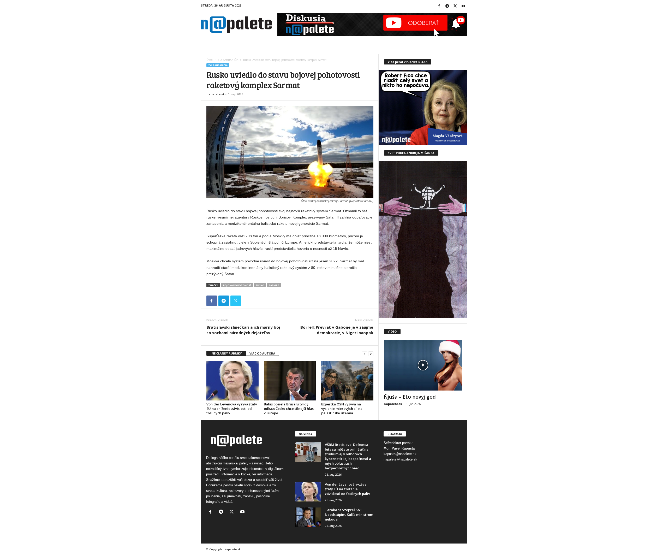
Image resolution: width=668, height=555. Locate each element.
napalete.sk (215, 94)
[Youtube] (463, 6)
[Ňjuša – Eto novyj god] (423, 365)
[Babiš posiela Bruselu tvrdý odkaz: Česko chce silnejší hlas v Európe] (290, 380)
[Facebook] (439, 6)
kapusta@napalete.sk (400, 454)
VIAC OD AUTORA (262, 353)
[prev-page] (364, 353)
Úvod (209, 60)
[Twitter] (455, 6)
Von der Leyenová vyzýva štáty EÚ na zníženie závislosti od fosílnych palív (231, 408)
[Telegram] (447, 6)
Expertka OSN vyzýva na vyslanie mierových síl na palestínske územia (341, 408)
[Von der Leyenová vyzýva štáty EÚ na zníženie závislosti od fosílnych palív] (232, 380)
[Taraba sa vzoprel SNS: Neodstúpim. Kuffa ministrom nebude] (308, 517)
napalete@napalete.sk (400, 459)
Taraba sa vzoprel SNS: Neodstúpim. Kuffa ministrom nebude (349, 514)
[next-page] (370, 353)
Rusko (260, 285)
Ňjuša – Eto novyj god (410, 396)
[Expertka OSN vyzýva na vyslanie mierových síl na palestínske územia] (347, 380)
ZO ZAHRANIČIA (228, 60)
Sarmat (274, 285)
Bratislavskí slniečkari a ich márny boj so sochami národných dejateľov (243, 329)
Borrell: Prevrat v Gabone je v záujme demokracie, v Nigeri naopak (336, 329)
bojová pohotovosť (237, 285)
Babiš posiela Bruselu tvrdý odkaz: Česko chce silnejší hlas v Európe (289, 408)
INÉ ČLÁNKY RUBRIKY (226, 353)
